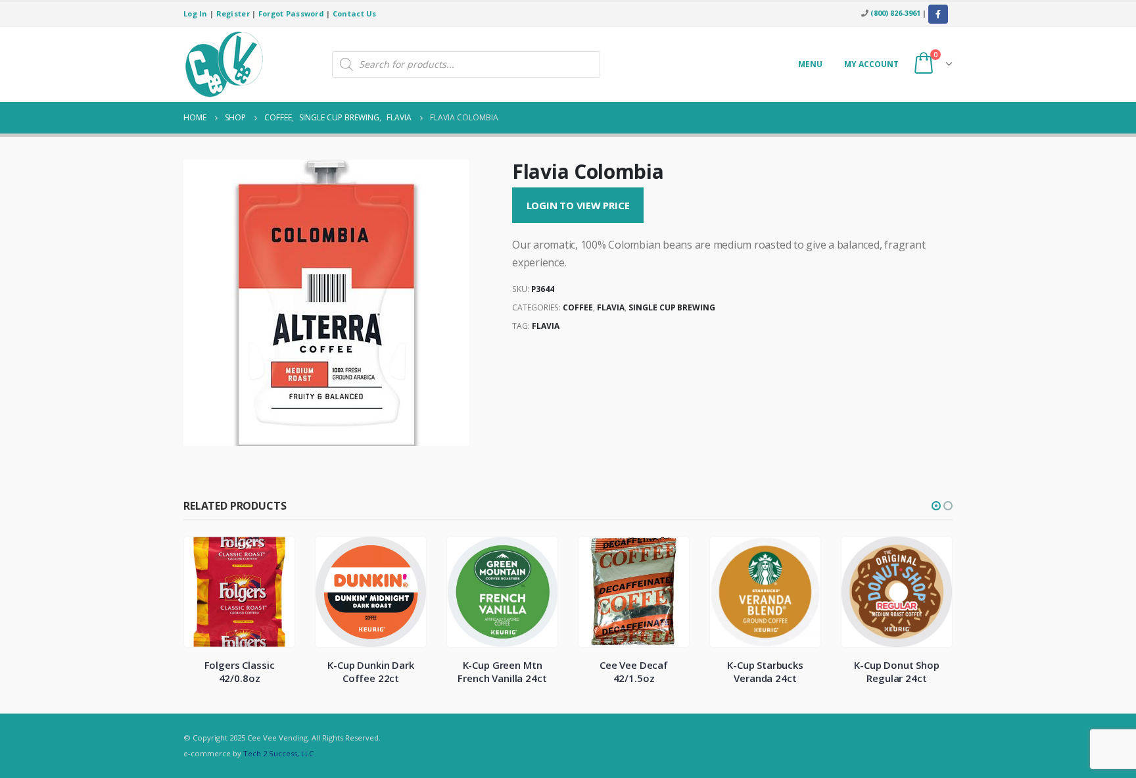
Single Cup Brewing (671, 307)
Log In (195, 13)
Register (233, 13)
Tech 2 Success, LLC (278, 753)
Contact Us (355, 13)
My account (871, 64)
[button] (936, 506)
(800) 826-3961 (895, 13)
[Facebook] (937, 14)
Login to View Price (578, 205)
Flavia (611, 307)
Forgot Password (291, 13)
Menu (810, 64)
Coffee (578, 307)
